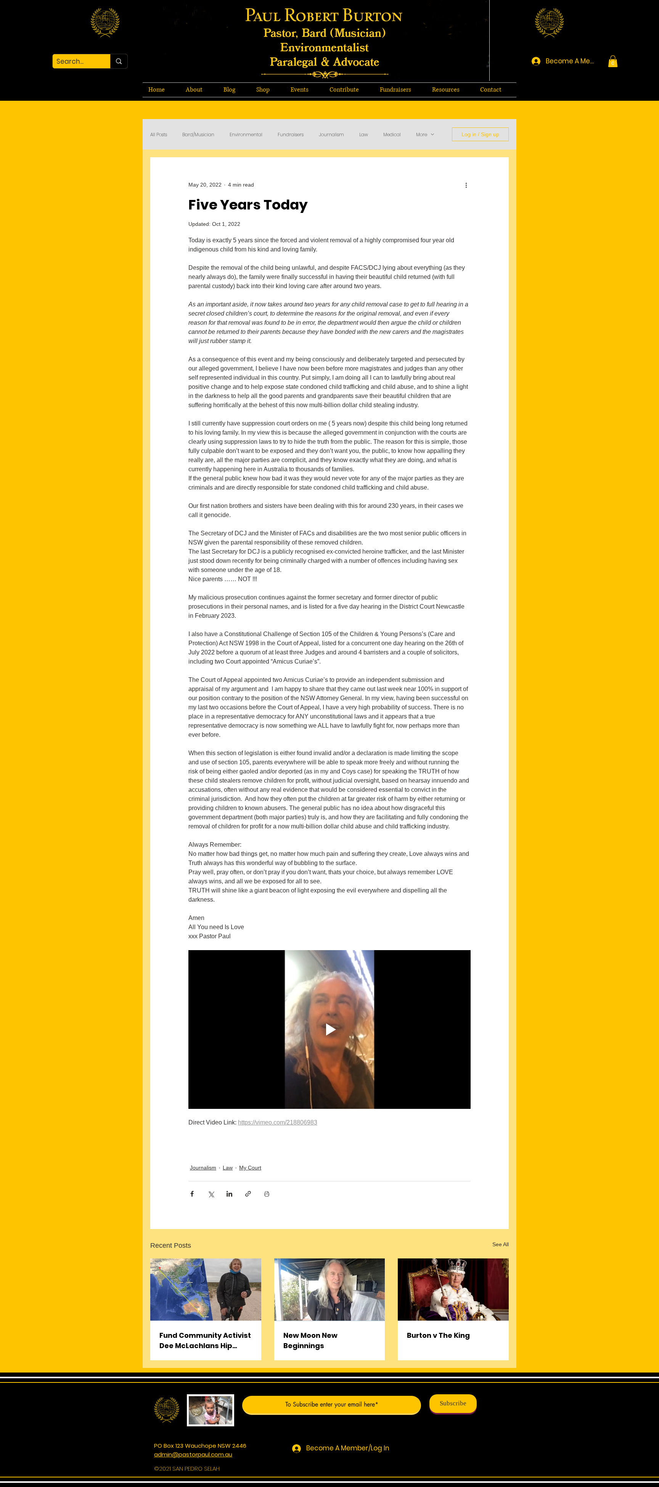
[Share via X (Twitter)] (210, 1193)
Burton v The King (438, 1335)
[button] (613, 61)
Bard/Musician (198, 134)
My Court (250, 1168)
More (421, 134)
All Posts (158, 134)
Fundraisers (291, 134)
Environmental (246, 134)
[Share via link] (248, 1193)
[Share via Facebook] (192, 1193)
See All (500, 1244)
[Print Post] (266, 1193)
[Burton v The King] (453, 1289)
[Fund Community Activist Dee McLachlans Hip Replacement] (205, 1289)
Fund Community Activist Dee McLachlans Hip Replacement (205, 1341)
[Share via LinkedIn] (229, 1193)
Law (363, 134)
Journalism (331, 134)
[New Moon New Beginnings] (329, 1289)
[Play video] (329, 1029)
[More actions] (466, 184)
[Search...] (118, 61)
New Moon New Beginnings (310, 1340)
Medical (392, 134)
